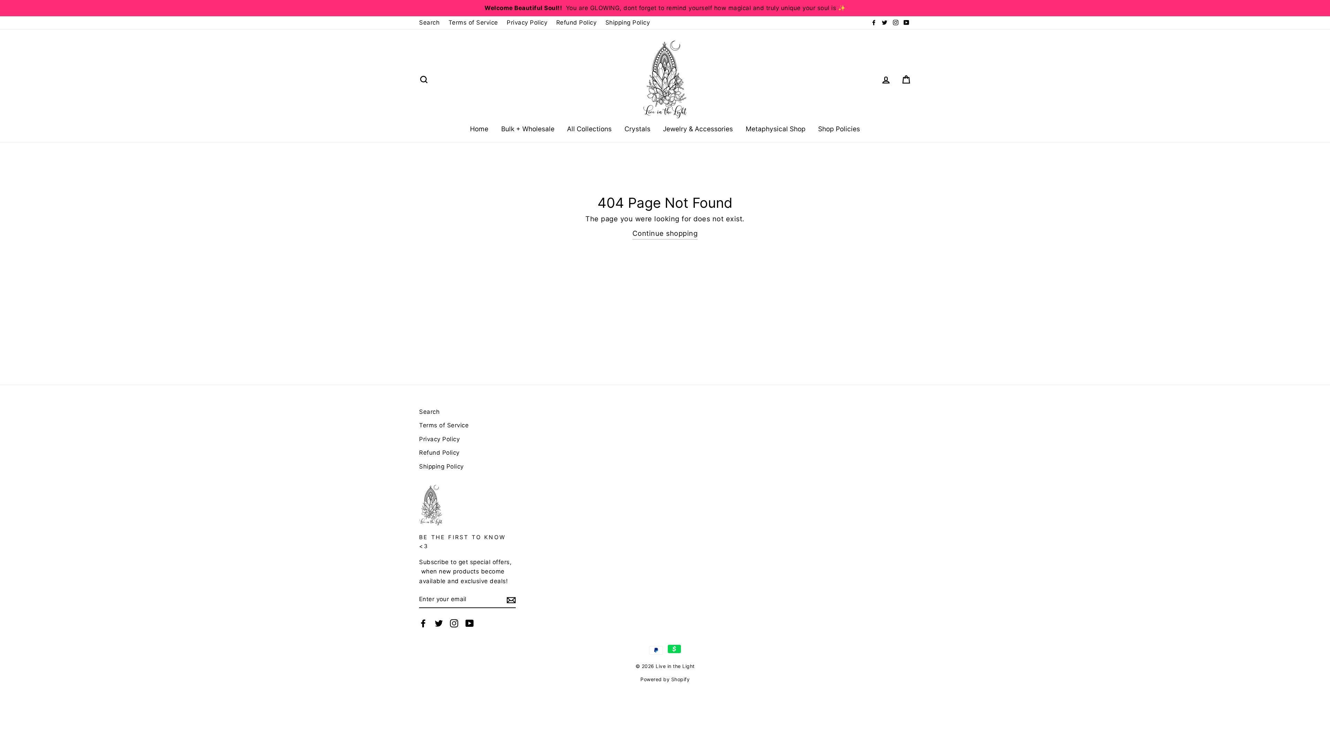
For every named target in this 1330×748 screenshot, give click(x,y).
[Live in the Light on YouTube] (470, 623)
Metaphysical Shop (776, 129)
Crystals (637, 129)
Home (479, 129)
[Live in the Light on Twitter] (439, 623)
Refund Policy (576, 22)
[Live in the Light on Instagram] (454, 623)
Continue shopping (665, 233)
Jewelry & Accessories (698, 129)
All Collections (589, 129)
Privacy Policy (527, 22)
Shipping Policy (627, 22)
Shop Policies (839, 129)
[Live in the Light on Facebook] (423, 623)
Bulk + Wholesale (528, 129)
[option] (665, 8)
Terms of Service (473, 22)
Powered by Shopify (665, 679)
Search (429, 22)
